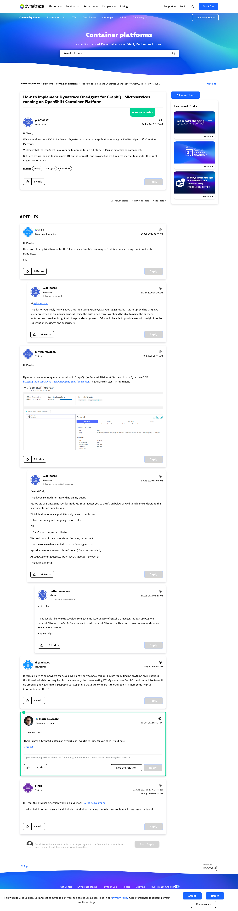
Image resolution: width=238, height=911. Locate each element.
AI (64, 17)
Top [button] (26, 866)
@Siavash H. (41, 303)
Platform (51, 17)
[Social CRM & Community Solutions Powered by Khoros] (210, 867)
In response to (53, 296)
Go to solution (144, 112)
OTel (74, 17)
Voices (123, 17)
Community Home (29, 17)
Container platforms (67, 83)
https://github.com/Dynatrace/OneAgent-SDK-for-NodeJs (56, 381)
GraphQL (29, 747)
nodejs (37, 168)
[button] (192, 895)
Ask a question (185, 95)
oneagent (50, 168)
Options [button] (211, 83)
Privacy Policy (120, 897)
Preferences (203, 904)
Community (139, 17)
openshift (65, 168)
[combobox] (119, 53)
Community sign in (205, 17)
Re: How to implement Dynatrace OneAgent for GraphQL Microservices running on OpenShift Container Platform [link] (140, 83)
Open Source (89, 17)
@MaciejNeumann (95, 803)
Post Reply (147, 844)
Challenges (107, 17)
